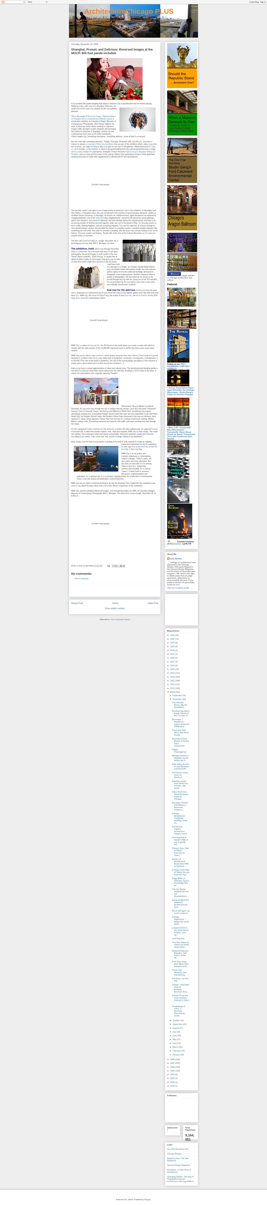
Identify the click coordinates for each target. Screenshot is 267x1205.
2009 (172, 692)
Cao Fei (128, 295)
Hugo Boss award (78, 298)
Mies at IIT (173, 427)
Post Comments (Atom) (120, 619)
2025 (172, 639)
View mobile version (115, 608)
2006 (172, 1067)
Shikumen (100, 218)
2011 (172, 684)
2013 (172, 677)
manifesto (99, 356)
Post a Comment (81, 579)
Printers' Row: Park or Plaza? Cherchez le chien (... (180, 851)
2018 (172, 658)
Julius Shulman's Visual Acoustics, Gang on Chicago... (180, 795)
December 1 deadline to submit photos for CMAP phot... (180, 723)
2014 (172, 673)
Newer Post (77, 603)
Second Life (94, 345)
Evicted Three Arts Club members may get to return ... (180, 999)
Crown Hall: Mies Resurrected (179, 428)
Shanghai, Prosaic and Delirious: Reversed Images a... (180, 806)
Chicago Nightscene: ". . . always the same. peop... (180, 920)
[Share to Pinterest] (124, 566)
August (176, 1028)
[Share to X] (118, 566)
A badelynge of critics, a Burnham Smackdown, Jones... (178, 1011)
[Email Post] (108, 566)
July (175, 1032)
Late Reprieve (178, 938)
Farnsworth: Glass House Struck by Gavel (179, 433)
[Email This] (113, 566)
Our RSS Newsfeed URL (178, 1149)
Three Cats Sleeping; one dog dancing (179, 972)
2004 (172, 1074)
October (176, 1020)
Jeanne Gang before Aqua (180, 388)
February (177, 1051)
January (176, 1054)
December (177, 695)
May (175, 1039)
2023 (172, 646)
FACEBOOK (172, 366)
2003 (172, 1078)
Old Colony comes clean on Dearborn (180, 774)
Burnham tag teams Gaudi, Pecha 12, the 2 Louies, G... (180, 713)
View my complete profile (178, 588)
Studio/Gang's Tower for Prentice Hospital (180, 393)
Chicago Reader (174, 1154)
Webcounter (175, 544)
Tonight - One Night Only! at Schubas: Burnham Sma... (180, 988)
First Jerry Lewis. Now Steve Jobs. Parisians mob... (180, 963)
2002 (172, 1082)
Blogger (147, 1199)
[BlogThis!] (116, 566)
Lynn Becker (176, 558)
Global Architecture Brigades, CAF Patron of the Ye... (180, 954)
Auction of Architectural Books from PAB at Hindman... (180, 862)
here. (178, 585)
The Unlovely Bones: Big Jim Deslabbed (179, 704)
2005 (172, 1071)
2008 (172, 1059)
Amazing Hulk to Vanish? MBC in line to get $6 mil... (180, 840)
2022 (172, 650)
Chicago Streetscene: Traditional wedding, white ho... (179, 818)
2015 (172, 669)
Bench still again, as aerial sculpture (181, 912)
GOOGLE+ (172, 368)
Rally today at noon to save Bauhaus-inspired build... (181, 766)
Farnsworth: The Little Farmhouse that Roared (181, 436)
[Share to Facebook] (121, 566)
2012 (172, 681)
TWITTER (184, 366)
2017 (172, 662)
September (178, 1024)
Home (115, 603)
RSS (183, 364)
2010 (172, 688)
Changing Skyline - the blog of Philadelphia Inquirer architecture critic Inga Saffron (180, 1179)
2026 (172, 635)
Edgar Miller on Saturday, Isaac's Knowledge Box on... (180, 881)
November (177, 699)
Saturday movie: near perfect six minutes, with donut (180, 784)
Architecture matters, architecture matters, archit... (180, 830)
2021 (172, 654)
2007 (172, 1063)
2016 (172, 665)
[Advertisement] (114, 590)
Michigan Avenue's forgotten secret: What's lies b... (180, 757)
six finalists (142, 295)
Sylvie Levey (131, 152)
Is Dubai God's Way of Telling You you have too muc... (181, 872)
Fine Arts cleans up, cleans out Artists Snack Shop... (180, 944)
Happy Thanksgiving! (179, 750)
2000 (172, 1086)
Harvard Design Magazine (178, 1165)
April (175, 1043)
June (175, 1035)
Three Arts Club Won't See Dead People (180, 732)
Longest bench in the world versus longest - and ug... (180, 931)
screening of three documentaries (100, 144)
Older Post (153, 603)
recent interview (142, 447)
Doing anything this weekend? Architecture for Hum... (180, 903)
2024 (172, 643)
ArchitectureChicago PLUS (121, 11)
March (176, 1047)
